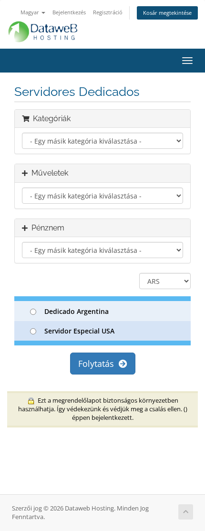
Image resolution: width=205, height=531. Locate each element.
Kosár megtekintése (167, 12)
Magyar (30, 12)
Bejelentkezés (69, 12)
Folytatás (98, 363)
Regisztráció (108, 12)
